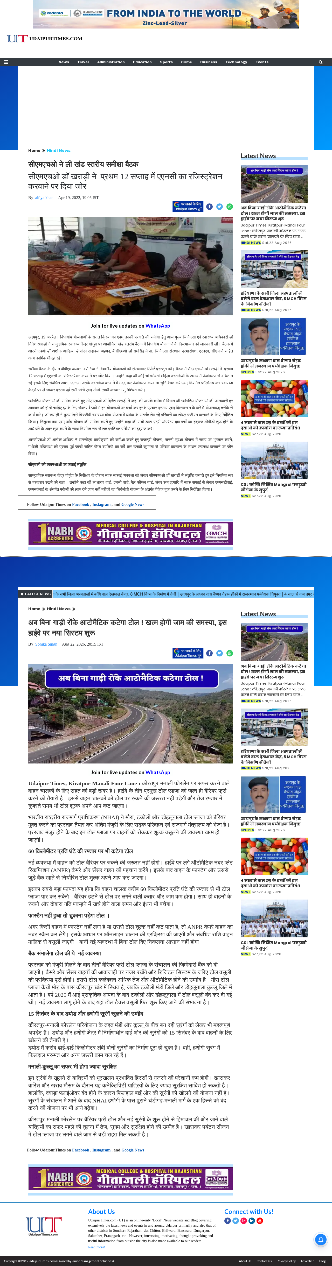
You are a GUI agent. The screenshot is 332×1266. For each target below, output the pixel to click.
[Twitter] (235, 1221)
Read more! (96, 1247)
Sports (166, 62)
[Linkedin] (251, 1221)
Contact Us (264, 1261)
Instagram (101, 504)
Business (208, 62)
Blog (322, 1261)
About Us (101, 1211)
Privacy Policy (286, 1261)
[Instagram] (243, 1221)
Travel (83, 62)
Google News (132, 504)
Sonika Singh (46, 644)
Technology (236, 62)
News (64, 62)
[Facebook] (227, 1221)
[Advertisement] (166, 102)
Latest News (258, 155)
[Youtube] (260, 1221)
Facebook (80, 504)
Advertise (307, 1261)
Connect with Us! (249, 1211)
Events (261, 62)
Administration (111, 62)
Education (142, 62)
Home (34, 150)
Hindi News (59, 150)
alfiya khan (44, 197)
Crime (186, 62)
